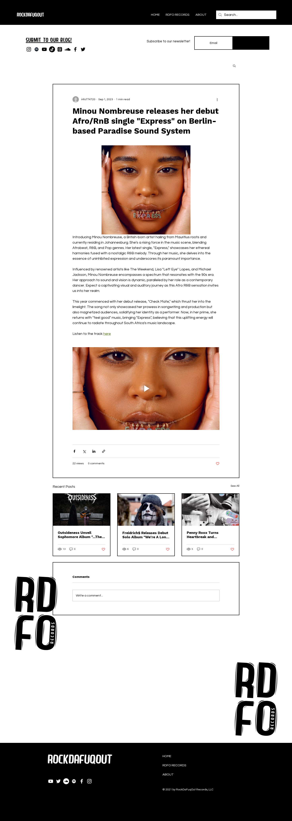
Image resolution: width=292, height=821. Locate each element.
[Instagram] (29, 49)
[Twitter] (83, 49)
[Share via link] (103, 451)
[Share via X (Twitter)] (84, 451)
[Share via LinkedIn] (94, 451)
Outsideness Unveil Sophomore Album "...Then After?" (81, 534)
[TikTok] (52, 49)
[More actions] (217, 99)
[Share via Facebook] (74, 451)
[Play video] (146, 388)
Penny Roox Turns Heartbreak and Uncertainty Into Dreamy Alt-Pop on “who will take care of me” (210, 534)
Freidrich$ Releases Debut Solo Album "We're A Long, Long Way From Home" (145, 535)
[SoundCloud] (68, 49)
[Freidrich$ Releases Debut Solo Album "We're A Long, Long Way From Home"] (146, 510)
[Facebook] (75, 49)
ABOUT (168, 774)
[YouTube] (44, 49)
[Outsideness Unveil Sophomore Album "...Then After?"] (81, 510)
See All (235, 486)
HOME (166, 756)
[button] (234, 65)
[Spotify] (37, 49)
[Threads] (60, 49)
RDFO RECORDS (174, 765)
